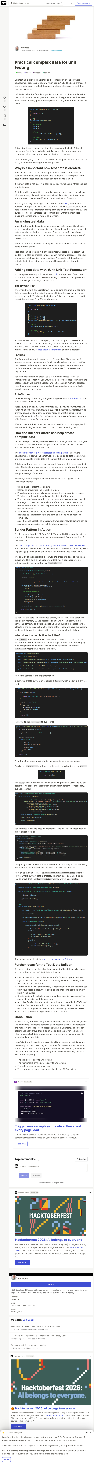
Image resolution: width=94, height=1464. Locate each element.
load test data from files (49, 350)
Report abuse (59, 1183)
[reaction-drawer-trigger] (5, 98)
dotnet (27, 73)
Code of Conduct (44, 1183)
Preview (36, 1175)
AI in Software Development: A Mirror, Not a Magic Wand (36, 1327)
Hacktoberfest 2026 (54, 1415)
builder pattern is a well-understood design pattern (43, 453)
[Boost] (4, 124)
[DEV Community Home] (4, 3)
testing (46, 73)
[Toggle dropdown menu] (86, 1082)
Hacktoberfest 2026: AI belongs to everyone (48, 1240)
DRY (65, 203)
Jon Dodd (25, 48)
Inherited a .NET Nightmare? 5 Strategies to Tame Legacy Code (38, 1337)
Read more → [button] (22, 1262)
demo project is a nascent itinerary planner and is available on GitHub (52, 545)
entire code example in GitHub (57, 959)
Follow (51, 1284)
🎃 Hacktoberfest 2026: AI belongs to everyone (43, 1408)
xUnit (55, 274)
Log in (69, 3)
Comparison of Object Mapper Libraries (28, 1346)
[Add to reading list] (4, 116)
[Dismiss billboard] (90, 1432)
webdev (37, 73)
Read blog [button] (21, 1144)
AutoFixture (75, 398)
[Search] (11, 3)
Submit (24, 1175)
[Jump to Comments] (4, 107)
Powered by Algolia (53, 3)
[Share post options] (4, 133)
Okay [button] (6, 1459)
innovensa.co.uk (56, 50)
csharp (19, 73)
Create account (83, 3)
